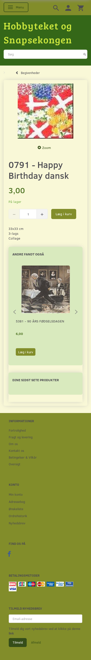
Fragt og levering (21, 437)
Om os (13, 444)
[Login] (68, 7)
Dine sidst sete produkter (35, 380)
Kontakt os (16, 450)
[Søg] (84, 54)
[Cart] (80, 7)
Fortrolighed (17, 430)
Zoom (46, 147)
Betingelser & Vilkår (23, 457)
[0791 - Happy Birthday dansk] (45, 111)
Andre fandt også (28, 254)
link (11, 633)
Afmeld (36, 642)
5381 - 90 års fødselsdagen (40, 321)
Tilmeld (18, 642)
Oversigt (14, 464)
